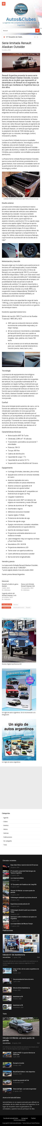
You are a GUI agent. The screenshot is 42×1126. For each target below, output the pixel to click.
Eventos (5, 825)
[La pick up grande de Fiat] (7, 1082)
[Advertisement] (21, 787)
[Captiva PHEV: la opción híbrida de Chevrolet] (7, 1054)
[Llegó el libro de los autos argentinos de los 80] (7, 970)
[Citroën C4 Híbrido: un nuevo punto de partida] (21, 1026)
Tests (5, 845)
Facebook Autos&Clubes (10, 1118)
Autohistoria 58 (18, 1005)
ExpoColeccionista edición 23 (20, 904)
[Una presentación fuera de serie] (7, 981)
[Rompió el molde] (7, 1065)
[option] (22, 37)
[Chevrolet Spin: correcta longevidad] (7, 1090)
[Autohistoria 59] (7, 998)
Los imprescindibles (17, 878)
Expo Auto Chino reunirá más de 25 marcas (24, 865)
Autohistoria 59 (18, 996)
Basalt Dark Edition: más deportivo (24, 1071)
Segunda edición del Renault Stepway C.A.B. (9, 594)
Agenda (5, 818)
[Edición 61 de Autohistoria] (21, 943)
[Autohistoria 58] (7, 1007)
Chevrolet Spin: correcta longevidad (24, 1089)
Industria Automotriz (18, 607)
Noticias (16, 604)
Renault (28, 607)
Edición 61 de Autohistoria (14, 955)
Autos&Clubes (21, 19)
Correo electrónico (19, 1120)
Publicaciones (7, 837)
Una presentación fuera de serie (23, 979)
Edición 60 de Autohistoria (21, 988)
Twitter (33, 1118)
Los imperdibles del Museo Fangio (22, 923)
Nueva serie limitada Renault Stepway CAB (28, 585)
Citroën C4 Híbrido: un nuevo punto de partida (21, 37)
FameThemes (36, 1123)
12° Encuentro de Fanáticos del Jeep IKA (23, 884)
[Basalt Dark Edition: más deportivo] (7, 1073)
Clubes (5, 821)
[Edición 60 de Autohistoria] (7, 989)
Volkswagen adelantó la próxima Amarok (24, 897)
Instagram (24, 1118)
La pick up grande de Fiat (21, 1080)
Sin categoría (7, 841)
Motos (5, 829)
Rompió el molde (18, 1063)
